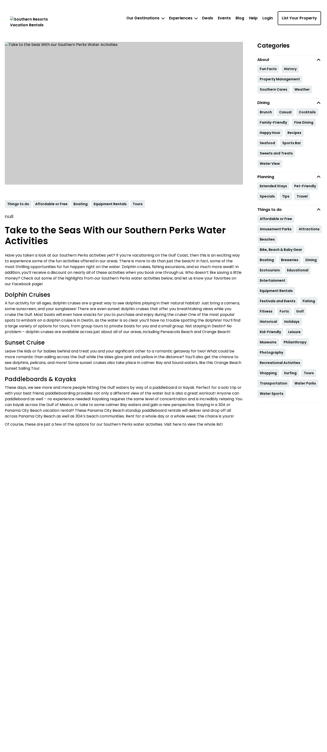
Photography (271, 352)
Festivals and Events (277, 301)
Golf (300, 311)
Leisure (294, 331)
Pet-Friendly (305, 186)
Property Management (280, 79)
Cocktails (307, 112)
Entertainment (272, 280)
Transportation (273, 383)
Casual (285, 112)
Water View (270, 163)
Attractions (309, 229)
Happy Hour (270, 132)
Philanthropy (295, 342)
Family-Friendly (273, 122)
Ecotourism (270, 270)
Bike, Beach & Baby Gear (281, 249)
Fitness (266, 311)
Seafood (267, 143)
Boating (267, 260)
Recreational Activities (280, 362)
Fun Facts (268, 68)
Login (267, 18)
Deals (207, 18)
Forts (284, 311)
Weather (302, 89)
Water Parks (305, 383)
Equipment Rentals (276, 290)
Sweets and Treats (276, 153)
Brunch (266, 112)
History (290, 68)
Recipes (294, 132)
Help (253, 18)
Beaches (267, 239)
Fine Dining (303, 122)
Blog (240, 18)
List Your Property (299, 18)
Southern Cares (273, 89)
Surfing (290, 373)
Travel (302, 196)
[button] (289, 59)
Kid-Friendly (270, 331)
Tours (309, 373)
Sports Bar (291, 143)
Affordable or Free (276, 218)
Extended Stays (273, 186)
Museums (268, 342)
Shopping (268, 373)
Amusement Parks (276, 229)
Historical (268, 321)
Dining (311, 260)
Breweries (289, 260)
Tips (285, 196)
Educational (297, 270)
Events (224, 18)
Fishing (309, 301)
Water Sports (271, 393)
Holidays (291, 321)
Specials (267, 196)
